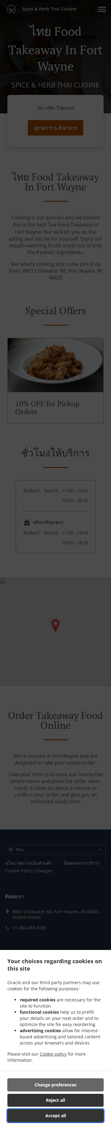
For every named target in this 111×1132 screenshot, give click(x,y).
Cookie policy (53, 1054)
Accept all (55, 1115)
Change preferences (55, 1085)
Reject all (55, 1100)
